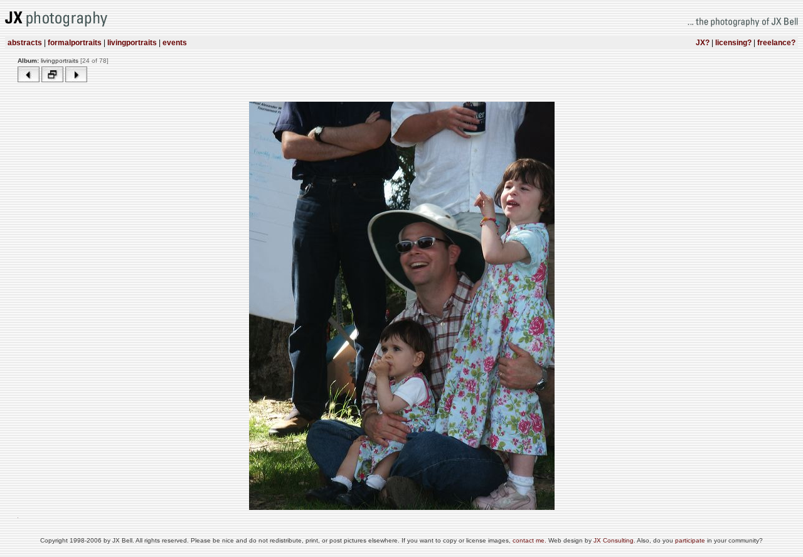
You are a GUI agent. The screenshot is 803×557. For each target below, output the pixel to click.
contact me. (530, 540)
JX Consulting (613, 540)
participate (691, 540)
